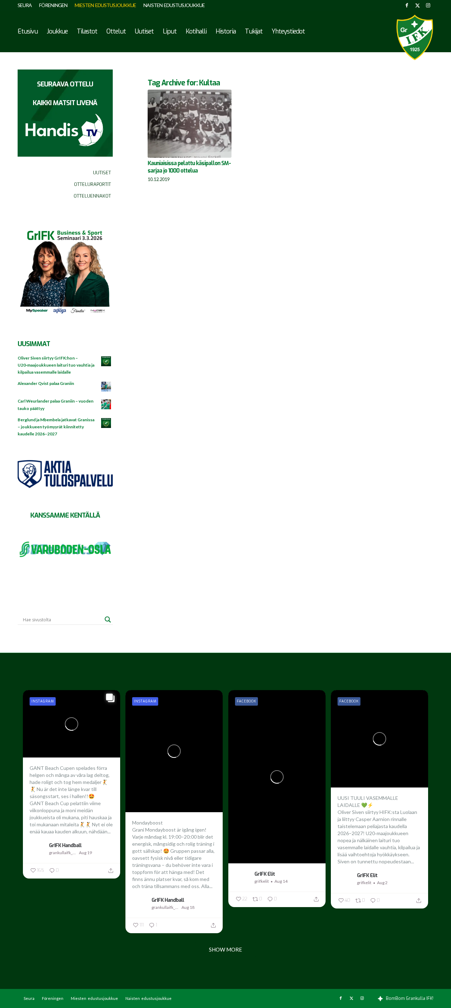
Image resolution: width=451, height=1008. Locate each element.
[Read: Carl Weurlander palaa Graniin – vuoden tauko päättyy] (106, 404)
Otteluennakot (92, 196)
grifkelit (261, 881)
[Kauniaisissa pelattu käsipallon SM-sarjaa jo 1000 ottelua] (189, 123)
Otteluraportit (92, 184)
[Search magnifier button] (108, 619)
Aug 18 (187, 907)
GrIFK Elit (264, 874)
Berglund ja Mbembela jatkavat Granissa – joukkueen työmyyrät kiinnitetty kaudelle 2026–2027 (56, 426)
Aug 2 (382, 882)
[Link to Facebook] (407, 5)
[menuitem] (27, 5)
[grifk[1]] (414, 37)
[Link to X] (417, 5)
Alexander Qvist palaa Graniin (46, 383)
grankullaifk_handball (63, 852)
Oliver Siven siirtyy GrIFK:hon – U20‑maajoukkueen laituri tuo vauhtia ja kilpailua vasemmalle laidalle (56, 365)
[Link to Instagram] (428, 5)
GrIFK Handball (65, 845)
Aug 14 (281, 881)
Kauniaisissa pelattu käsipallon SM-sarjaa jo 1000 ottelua (189, 167)
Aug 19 (85, 852)
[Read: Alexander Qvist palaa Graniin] (106, 387)
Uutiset (102, 173)
